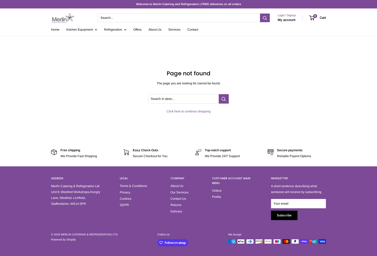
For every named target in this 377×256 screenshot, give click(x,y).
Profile (216, 197)
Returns (175, 205)
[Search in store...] (224, 99)
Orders (216, 190)
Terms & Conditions (133, 186)
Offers (137, 29)
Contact (192, 29)
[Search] (265, 18)
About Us (154, 29)
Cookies (125, 198)
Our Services (179, 192)
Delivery (176, 211)
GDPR (124, 205)
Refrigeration (113, 29)
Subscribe (284, 215)
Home (55, 29)
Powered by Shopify (63, 239)
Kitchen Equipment (79, 29)
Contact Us (178, 198)
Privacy (125, 192)
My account (286, 20)
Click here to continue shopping (188, 111)
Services (174, 29)
